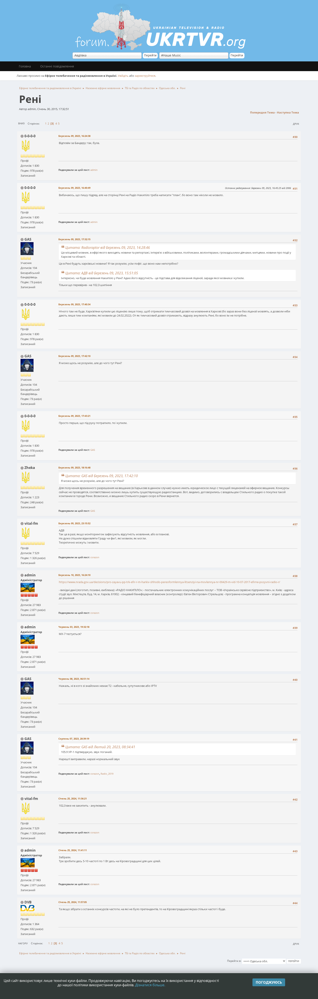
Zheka (29, 467)
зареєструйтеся (145, 76)
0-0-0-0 (29, 136)
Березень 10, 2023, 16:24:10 (74, 575)
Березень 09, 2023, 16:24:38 (74, 135)
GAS (27, 239)
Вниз (21, 123)
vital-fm (31, 523)
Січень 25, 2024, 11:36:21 (72, 798)
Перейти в (234, 961)
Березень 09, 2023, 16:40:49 (74, 187)
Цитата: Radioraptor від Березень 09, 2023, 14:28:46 (107, 247)
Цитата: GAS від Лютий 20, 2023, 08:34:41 (100, 747)
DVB (28, 902)
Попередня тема (262, 112)
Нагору (23, 943)
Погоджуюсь (269, 982)
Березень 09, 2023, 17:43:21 (74, 415)
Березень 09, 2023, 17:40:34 (74, 304)
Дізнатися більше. (150, 985)
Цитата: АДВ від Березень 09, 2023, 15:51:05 (101, 273)
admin (94, 169)
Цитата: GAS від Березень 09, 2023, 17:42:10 (101, 475)
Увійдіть (123, 76)
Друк (296, 123)
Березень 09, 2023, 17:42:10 (74, 356)
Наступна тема (288, 112)
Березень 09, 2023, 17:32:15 (74, 239)
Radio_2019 (107, 773)
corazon (94, 557)
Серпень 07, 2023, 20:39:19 (73, 738)
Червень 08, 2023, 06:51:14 (73, 678)
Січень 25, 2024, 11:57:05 (72, 902)
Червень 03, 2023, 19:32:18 (73, 626)
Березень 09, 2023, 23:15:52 (74, 523)
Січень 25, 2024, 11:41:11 (72, 850)
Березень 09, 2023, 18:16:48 (74, 467)
